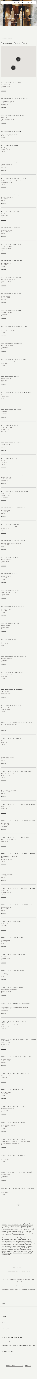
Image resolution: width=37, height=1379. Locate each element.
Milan (26, 1233)
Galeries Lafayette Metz (8, 1244)
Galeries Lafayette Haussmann (9, 1243)
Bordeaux (23, 1226)
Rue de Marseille (16, 1231)
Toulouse (21, 1234)
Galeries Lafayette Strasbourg (9, 1246)
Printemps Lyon (8, 1253)
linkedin (11, 1351)
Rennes (7, 1234)
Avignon (12, 1226)
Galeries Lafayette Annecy (24, 1239)
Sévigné (9, 1231)
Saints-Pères (25, 1231)
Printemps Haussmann (21, 1251)
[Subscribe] (34, 1342)
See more (3, 90)
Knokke (32, 1229)
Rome (10, 1234)
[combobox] (18, 38)
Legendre (4, 1231)
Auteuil (7, 1226)
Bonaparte (17, 1226)
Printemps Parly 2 (27, 1253)
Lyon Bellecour (16, 1233)
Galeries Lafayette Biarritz (9, 1241)
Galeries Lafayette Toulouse (25, 1246)
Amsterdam (4, 1224)
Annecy (23, 1223)
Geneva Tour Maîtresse (17, 1229)
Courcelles (20, 1228)
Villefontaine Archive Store (15, 1224)
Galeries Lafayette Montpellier (23, 1244)
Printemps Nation (17, 1253)
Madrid (22, 1233)
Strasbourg (15, 1234)
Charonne (4, 1228)
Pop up (25, 43)
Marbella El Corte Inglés (8, 1251)
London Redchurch (6, 1233)
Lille (30, 1231)
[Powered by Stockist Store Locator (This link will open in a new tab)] (18, 1205)
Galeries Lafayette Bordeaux (23, 1241)
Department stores (7, 43)
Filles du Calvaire (28, 1228)
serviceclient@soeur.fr (29, 1289)
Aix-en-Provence (16, 1223)
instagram (4, 1351)
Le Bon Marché (28, 1238)
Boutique (17, 43)
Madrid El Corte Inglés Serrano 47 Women (19, 1249)
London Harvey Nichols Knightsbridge (11, 1248)
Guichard (26, 1229)
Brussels (29, 1226)
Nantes (30, 1233)
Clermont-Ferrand (12, 1228)
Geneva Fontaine (6, 1229)
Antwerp (27, 1223)
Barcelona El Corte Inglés (17, 1238)
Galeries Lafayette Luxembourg (26, 1243)
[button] (4, 2)
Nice (3, 1234)
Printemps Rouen (6, 1254)
